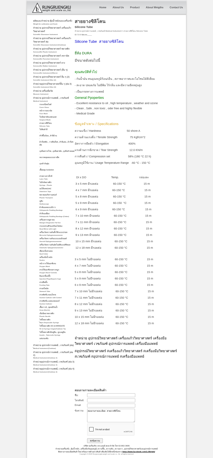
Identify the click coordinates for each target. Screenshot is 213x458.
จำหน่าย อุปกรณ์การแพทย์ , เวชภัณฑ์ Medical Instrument (98, 31)
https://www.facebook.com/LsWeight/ (138, 452)
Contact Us (176, 7)
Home (102, 7)
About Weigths (154, 7)
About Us (118, 7)
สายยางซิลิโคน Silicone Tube (135, 31)
